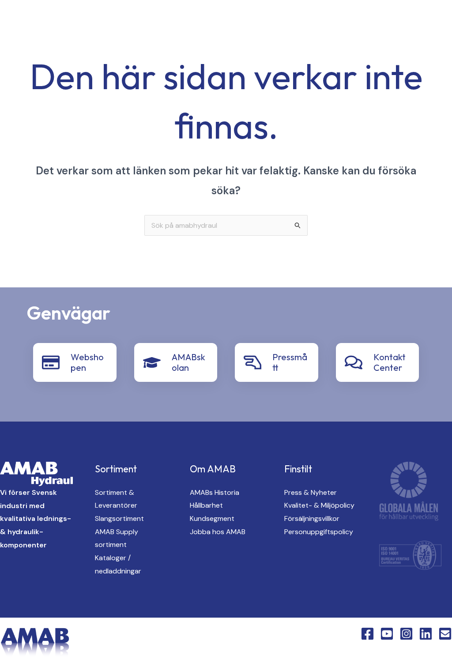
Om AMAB (392, 22)
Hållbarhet (206, 505)
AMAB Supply (242, 22)
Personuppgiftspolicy (318, 531)
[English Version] (183, 38)
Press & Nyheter (310, 492)
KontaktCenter (248, 53)
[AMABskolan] (152, 362)
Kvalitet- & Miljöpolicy (319, 505)
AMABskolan (188, 362)
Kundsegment (212, 518)
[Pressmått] (252, 362)
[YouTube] (130, 38)
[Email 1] (445, 634)
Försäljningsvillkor (311, 518)
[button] (202, 38)
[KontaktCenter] (353, 362)
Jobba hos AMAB (217, 531)
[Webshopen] (51, 362)
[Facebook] (112, 38)
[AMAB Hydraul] (56, 37)
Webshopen (87, 362)
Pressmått (289, 362)
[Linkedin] (165, 38)
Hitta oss (338, 22)
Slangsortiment (119, 518)
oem (293, 22)
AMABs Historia (214, 492)
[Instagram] (147, 38)
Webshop (312, 53)
